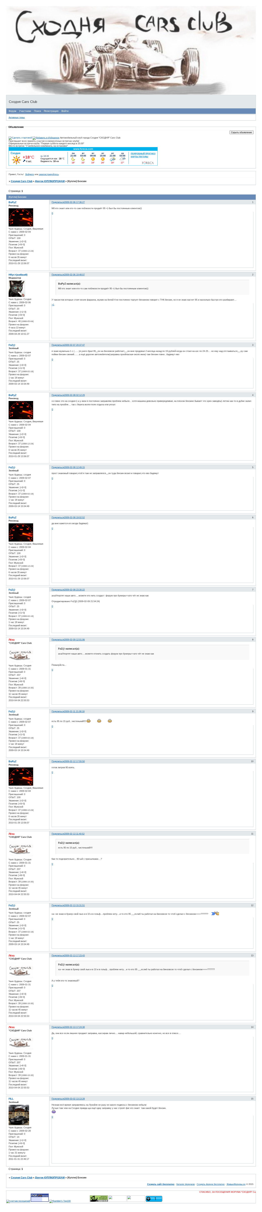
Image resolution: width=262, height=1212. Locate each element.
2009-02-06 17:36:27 (74, 202)
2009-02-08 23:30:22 (74, 589)
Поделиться (58, 202)
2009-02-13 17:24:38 (74, 1027)
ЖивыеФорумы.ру (236, 1184)
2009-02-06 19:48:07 (74, 274)
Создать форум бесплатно (211, 1184)
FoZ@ (12, 345)
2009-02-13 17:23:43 (74, 955)
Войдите (29, 174)
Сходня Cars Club (21, 181)
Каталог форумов (185, 1184)
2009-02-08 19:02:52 (74, 517)
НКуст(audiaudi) (18, 274)
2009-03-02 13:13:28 (74, 1098)
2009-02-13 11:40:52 (74, 833)
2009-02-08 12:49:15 (74, 467)
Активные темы (17, 117)
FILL (11, 1098)
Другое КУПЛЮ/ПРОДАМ (50, 181)
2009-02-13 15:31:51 (74, 905)
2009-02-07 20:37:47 (74, 345)
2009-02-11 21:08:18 (74, 711)
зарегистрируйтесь (49, 174)
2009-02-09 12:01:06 (74, 639)
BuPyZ (12, 202)
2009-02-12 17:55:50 (74, 761)
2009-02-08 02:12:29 (74, 395)
